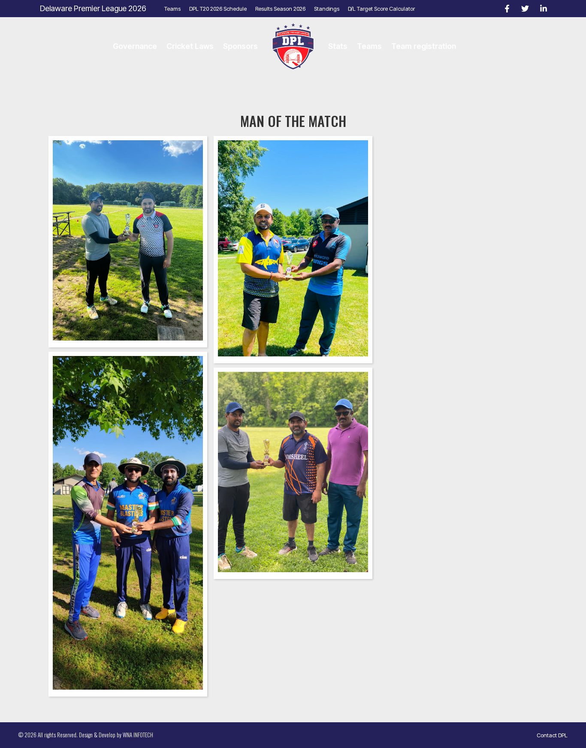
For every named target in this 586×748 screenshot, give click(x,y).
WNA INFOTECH (138, 734)
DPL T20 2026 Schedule (218, 8)
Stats (337, 46)
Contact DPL (552, 735)
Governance (135, 46)
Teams (172, 8)
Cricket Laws (190, 46)
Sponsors (240, 46)
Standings (326, 8)
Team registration (423, 46)
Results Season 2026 (280, 8)
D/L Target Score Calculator (381, 8)
